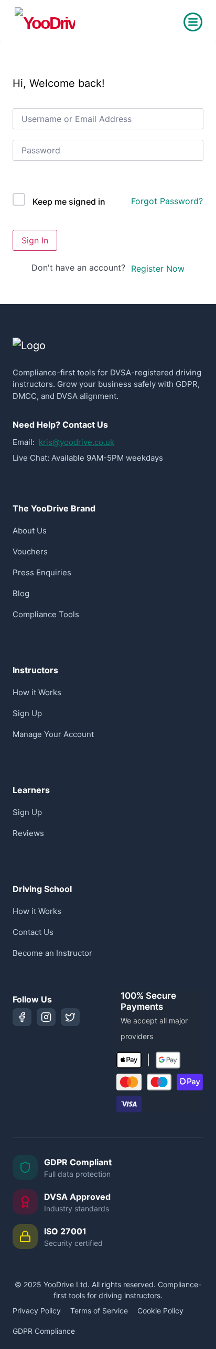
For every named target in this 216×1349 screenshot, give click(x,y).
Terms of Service (99, 1310)
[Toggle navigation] (193, 22)
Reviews (28, 833)
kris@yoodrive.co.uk (76, 442)
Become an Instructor (52, 953)
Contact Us (33, 932)
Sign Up (27, 713)
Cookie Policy (160, 1310)
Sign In (34, 240)
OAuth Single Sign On (66, 185)
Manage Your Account (53, 734)
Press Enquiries (42, 572)
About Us (30, 531)
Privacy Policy (37, 1310)
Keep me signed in (69, 201)
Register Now (158, 268)
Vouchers (30, 551)
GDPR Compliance (44, 1330)
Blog (21, 593)
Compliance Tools (46, 614)
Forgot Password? (167, 201)
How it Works (37, 692)
